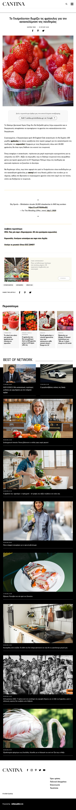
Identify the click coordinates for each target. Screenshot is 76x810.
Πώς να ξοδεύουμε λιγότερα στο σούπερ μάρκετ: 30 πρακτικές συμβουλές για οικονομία (41, 266)
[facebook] (33, 31)
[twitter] (43, 31)
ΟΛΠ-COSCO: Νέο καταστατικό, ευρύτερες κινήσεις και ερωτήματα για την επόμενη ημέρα (18, 390)
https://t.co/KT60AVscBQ (38, 207)
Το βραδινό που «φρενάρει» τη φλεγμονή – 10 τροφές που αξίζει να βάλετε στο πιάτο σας (31, 494)
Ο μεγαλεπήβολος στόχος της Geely (52, 387)
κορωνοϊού (20, 144)
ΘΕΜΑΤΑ (42, 333)
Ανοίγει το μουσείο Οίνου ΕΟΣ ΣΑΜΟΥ (19, 245)
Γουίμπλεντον (8, 285)
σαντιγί (31, 172)
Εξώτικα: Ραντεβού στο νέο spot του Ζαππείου (18, 596)
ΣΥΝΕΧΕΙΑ (63, 278)
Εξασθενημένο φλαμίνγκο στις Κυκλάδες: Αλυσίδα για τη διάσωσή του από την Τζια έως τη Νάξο (33, 752)
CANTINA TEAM (31, 27)
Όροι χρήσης (55, 778)
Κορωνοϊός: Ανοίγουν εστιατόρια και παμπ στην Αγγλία (25, 238)
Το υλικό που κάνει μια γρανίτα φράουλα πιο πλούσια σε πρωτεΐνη (10, 339)
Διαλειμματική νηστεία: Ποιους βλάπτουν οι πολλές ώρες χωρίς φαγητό (25, 442)
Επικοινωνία (55, 785)
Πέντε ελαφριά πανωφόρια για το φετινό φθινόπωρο (20, 545)
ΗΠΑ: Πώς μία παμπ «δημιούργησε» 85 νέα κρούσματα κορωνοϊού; (30, 232)
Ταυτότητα (54, 788)
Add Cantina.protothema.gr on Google (37, 118)
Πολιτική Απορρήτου (58, 781)
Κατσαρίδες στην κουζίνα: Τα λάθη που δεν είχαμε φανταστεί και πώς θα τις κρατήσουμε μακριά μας (35, 648)
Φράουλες (29, 285)
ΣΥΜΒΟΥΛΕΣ (7, 333)
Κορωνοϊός (19, 285)
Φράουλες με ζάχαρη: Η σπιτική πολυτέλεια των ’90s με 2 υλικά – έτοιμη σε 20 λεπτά (64, 339)
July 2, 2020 (51, 210)
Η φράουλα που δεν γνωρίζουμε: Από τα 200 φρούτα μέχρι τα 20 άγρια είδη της (29, 341)
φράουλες (15, 141)
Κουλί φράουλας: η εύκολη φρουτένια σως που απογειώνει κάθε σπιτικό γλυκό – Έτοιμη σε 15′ (46, 340)
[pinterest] (38, 31)
